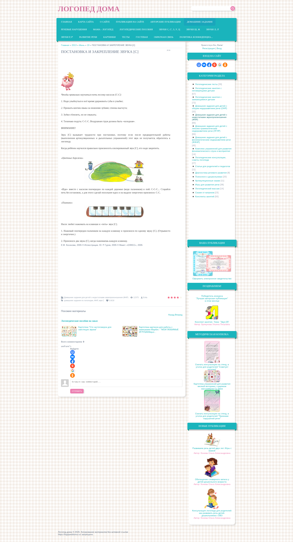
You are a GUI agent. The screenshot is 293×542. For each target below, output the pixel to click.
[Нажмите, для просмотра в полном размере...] (116, 182)
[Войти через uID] (72, 352)
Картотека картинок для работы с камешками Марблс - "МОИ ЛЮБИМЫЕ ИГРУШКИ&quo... (159, 329)
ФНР (96, 300)
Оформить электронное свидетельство (212, 278)
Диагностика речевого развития (211, 172)
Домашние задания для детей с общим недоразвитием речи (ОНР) (209, 107)
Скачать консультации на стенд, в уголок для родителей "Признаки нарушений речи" (212, 416)
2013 (74, 45)
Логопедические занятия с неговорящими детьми (207, 89)
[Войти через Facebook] (72, 361)
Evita (145, 297)
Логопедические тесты (206, 84)
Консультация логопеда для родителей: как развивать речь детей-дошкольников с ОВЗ (212, 513)
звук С (101, 300)
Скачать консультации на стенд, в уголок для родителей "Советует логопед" (212, 367)
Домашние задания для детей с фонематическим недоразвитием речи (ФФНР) (211, 139)
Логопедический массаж (207, 188)
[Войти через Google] (72, 370)
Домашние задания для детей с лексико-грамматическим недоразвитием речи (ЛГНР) (209, 128)
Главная (65, 45)
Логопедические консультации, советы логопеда (209, 158)
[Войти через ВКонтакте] (72, 357)
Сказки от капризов (204, 192)
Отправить (77, 391)
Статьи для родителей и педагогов (212, 166)
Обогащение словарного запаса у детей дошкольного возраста (212, 480)
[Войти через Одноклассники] (72, 375)
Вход (219, 48)
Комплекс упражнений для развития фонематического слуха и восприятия (212, 149)
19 (88, 45)
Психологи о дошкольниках (208, 176)
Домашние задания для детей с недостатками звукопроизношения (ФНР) (96, 297)
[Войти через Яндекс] (72, 366)
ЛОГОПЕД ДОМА (89, 9)
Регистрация (208, 48)
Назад (171, 314)
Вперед (178, 314)
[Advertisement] (116, 64)
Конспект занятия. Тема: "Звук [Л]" (212, 322)
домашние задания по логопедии (78, 300)
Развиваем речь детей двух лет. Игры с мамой (212, 449)
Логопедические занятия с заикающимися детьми (207, 98)
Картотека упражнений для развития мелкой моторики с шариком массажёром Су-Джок (212, 386)
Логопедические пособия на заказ (79, 320)
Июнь (82, 45)
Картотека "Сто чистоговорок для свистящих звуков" (94, 328)
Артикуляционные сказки (207, 180)
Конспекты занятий (204, 196)
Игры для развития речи (207, 184)
